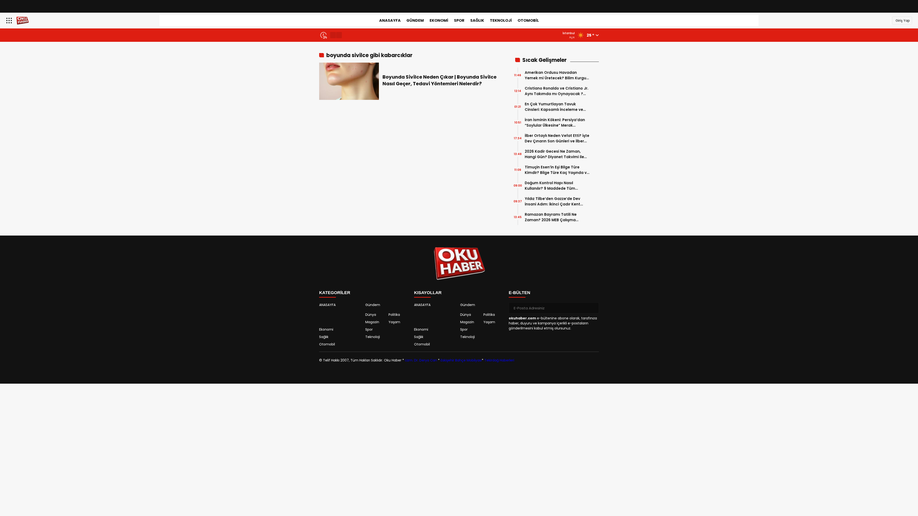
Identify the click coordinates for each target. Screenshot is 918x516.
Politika (394, 314)
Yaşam (394, 322)
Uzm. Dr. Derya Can (421, 360)
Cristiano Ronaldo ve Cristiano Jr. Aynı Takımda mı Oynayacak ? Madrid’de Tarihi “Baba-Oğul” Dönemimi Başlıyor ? (556, 91)
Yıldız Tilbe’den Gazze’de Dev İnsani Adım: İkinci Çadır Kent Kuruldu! (552, 201)
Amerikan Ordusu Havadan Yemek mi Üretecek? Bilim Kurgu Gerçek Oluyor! (555, 75)
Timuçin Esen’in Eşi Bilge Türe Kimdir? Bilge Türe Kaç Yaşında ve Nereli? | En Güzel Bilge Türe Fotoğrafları (557, 170)
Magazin (372, 322)
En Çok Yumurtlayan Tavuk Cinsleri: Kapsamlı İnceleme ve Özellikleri (554, 107)
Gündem (415, 20)
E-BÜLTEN (519, 292)
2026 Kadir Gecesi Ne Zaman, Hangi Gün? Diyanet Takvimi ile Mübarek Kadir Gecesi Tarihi (554, 154)
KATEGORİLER (334, 292)
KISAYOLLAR (428, 292)
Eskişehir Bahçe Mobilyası (461, 360)
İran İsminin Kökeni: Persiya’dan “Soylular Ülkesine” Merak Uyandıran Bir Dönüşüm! (555, 122)
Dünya (370, 314)
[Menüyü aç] (10, 20)
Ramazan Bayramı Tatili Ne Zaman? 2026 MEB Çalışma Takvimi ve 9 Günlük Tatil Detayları (551, 217)
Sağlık (477, 20)
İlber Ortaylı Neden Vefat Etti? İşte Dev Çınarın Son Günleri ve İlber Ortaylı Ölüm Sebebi (557, 138)
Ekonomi (439, 20)
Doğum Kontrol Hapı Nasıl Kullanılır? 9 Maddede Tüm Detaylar (550, 185)
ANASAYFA (390, 20)
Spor (459, 20)
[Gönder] (593, 307)
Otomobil (528, 20)
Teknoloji (501, 20)
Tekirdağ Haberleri (499, 360)
